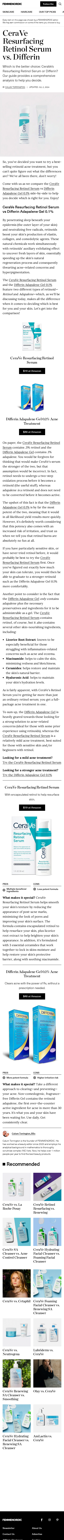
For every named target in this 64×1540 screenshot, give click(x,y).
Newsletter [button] (8, 1528)
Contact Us (8, 1534)
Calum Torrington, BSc (23, 1133)
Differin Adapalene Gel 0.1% (33, 285)
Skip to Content (13, 10)
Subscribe (48, 4)
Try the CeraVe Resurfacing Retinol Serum (32, 762)
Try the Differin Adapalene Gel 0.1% (27, 775)
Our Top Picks (47, 12)
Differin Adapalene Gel (18, 452)
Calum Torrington (15, 87)
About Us (37, 1528)
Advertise (37, 1534)
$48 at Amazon (32, 432)
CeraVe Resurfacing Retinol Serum (32, 280)
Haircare (26, 12)
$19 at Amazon (32, 371)
